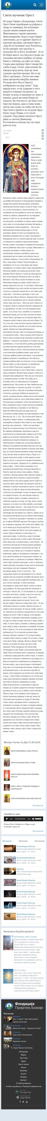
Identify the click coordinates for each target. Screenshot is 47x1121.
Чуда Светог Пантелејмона (22, 1035)
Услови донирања (23, 1083)
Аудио (23, 1061)
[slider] (38, 818)
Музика (23, 1077)
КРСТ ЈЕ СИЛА (20, 970)
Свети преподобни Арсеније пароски (26, 798)
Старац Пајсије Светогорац (23, 1048)
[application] (23, 818)
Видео (23, 1055)
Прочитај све (38, 805)
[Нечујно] (33, 819)
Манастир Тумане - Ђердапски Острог (27, 1028)
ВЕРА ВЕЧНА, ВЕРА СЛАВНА (25, 937)
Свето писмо (23, 1064)
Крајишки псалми (19, 1041)
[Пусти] (7, 819)
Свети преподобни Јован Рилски (24, 751)
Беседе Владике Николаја (26, 846)
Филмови (20, 869)
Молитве (23, 1071)
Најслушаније (40, 841)
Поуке (23, 1067)
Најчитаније (23, 841)
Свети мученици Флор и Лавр (23, 762)
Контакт (23, 1080)
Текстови (23, 1058)
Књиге (23, 1074)
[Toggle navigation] (41, 5)
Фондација (23, 1052)
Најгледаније (7, 841)
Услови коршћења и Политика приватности (23, 1086)
